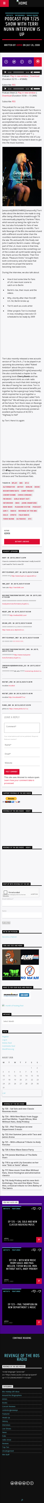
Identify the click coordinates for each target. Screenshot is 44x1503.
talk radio (24, 515)
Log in (4, 1040)
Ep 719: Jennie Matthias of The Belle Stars (19, 1156)
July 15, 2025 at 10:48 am (24, 623)
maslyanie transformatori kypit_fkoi (15, 595)
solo (5, 515)
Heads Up (6, 1417)
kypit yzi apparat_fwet (10, 638)
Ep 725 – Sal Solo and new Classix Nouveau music (18, 1110)
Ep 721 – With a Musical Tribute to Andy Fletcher (21, 1143)
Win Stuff (5, 1454)
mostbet (12, 685)
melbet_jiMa (6, 612)
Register (5, 1036)
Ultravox (21, 519)
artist (20, 487)
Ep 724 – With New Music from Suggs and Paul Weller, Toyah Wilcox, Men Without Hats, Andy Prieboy (20, 1119)
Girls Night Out (22, 499)
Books (4, 1403)
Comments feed (8, 1046)
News (4, 1432)
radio (13, 511)
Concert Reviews (8, 1406)
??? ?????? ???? (18, 641)
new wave (8, 507)
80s (21, 483)
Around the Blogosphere (12, 1395)
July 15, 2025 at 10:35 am (23, 612)
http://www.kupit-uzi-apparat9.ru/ (23, 576)
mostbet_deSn (7, 693)
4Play (14, 483)
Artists (9, 15)
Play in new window (19, 76)
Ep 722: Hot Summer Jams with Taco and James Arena (21, 1135)
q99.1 (5, 511)
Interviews (20, 15)
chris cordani (25, 495)
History (5, 1421)
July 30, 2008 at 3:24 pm (18, 558)
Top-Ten (5, 1447)
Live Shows (6, 1428)
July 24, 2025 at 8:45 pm (25, 693)
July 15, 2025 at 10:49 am (31, 638)
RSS (14, 84)
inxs (17, 503)
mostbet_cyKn (7, 682)
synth (13, 515)
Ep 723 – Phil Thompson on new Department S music (17, 1128)
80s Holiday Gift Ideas (10, 1391)
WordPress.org (8, 1049)
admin (19, 45)
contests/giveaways (10, 1410)
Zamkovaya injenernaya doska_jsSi (14, 665)
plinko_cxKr (6, 705)
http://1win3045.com (16, 587)
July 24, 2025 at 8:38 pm (24, 682)
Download (34, 76)
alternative (9, 487)
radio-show (32, 15)
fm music (7, 499)
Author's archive (22, 541)
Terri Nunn (8, 519)
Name (4, 911)
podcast (37, 507)
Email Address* (7, 899)
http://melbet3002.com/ (18, 615)
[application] (22, 72)
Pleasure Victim (22, 507)
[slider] (37, 72)
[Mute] (32, 72)
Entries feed (7, 1043)
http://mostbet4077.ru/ (17, 697)
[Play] (5, 72)
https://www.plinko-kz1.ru (18, 709)
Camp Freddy (27, 491)
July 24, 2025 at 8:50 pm (23, 705)
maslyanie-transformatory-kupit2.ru (15, 604)
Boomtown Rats (11, 491)
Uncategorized (8, 1451)
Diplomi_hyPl (7, 623)
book (37, 487)
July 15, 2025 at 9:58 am (30, 572)
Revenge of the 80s (28, 511)
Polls (4, 1436)
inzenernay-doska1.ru (33, 671)
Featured (16, 1208)
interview (8, 503)
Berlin (29, 487)
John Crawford (29, 503)
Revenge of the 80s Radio (14, 1104)
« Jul (3, 1093)
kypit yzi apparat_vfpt (10, 572)
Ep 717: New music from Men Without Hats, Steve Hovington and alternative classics (21, 1173)
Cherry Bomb (9, 495)
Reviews (5, 1443)
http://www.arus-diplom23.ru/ (13, 630)
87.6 (27, 483)
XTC (30, 519)
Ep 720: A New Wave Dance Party (18, 1149)
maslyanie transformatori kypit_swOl (16, 649)
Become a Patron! (9, 937)
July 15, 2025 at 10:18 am (22, 584)
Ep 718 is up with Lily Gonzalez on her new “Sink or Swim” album (20, 1164)
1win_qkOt (6, 584)
